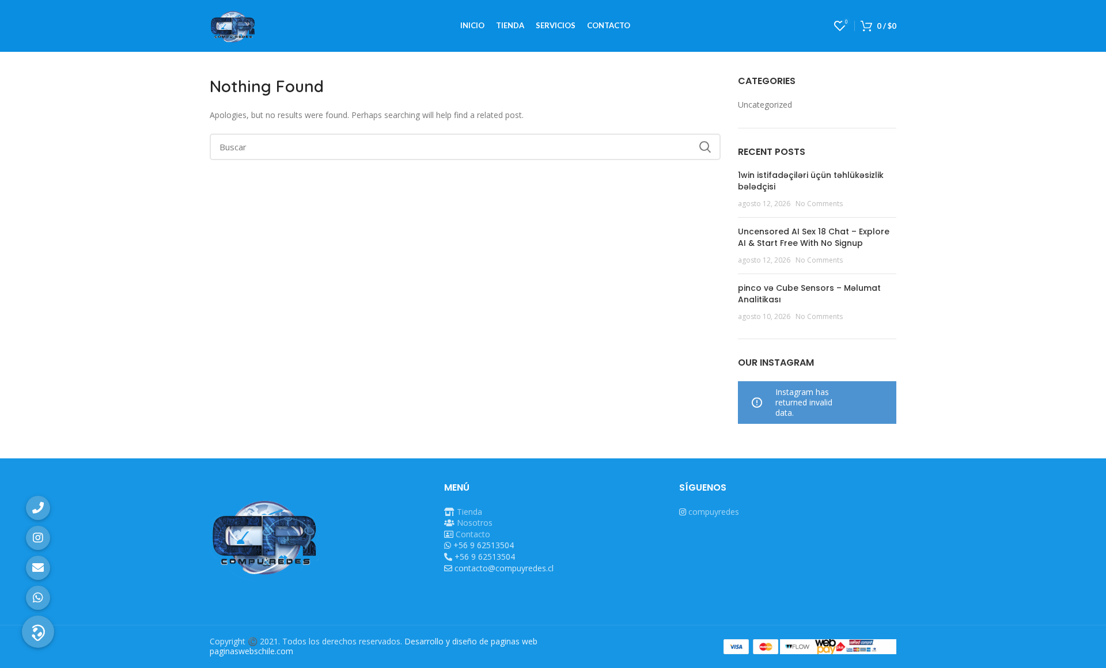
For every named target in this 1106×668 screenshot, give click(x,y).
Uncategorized (765, 104)
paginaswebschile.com (251, 651)
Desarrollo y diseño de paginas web (470, 641)
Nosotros (475, 522)
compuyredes (713, 511)
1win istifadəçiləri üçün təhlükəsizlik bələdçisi (811, 180)
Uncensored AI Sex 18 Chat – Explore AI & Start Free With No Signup (813, 237)
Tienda (469, 511)
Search (705, 147)
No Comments (819, 203)
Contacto (473, 534)
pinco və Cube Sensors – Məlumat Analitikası (809, 293)
